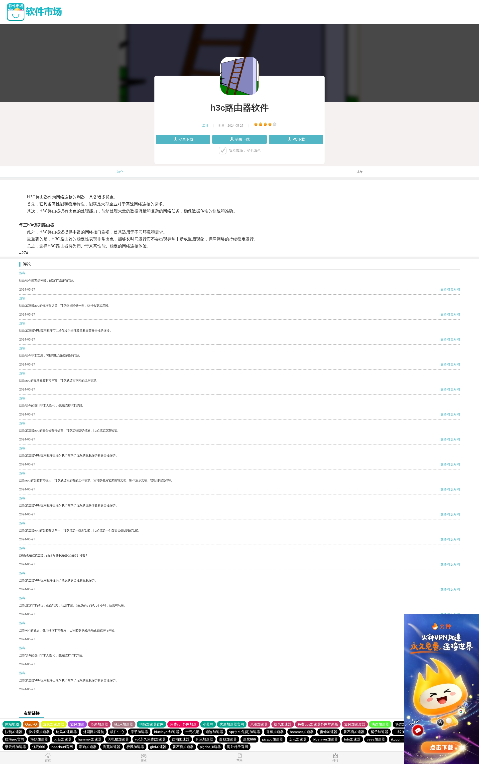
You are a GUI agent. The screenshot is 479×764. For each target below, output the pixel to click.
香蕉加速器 (275, 732)
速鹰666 (249, 739)
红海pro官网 (14, 739)
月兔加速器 (204, 739)
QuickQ (31, 724)
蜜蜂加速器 (328, 732)
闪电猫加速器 (118, 739)
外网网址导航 (93, 732)
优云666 (38, 747)
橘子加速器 (379, 732)
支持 (444, 289)
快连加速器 (380, 724)
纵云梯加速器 (15, 747)
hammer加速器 (302, 732)
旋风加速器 (282, 724)
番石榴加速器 (354, 732)
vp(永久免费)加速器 (244, 732)
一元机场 (192, 732)
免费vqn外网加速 (183, 724)
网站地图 (12, 724)
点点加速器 (298, 739)
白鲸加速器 (403, 732)
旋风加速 (77, 724)
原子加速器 (139, 732)
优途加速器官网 (232, 724)
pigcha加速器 (210, 747)
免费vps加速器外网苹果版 (318, 724)
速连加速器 (214, 732)
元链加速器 (63, 739)
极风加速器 (135, 747)
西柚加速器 (180, 739)
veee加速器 (376, 739)
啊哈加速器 (88, 747)
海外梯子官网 (237, 747)
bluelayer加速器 (166, 732)
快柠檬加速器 (39, 732)
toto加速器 (352, 739)
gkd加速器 (158, 747)
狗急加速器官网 (151, 724)
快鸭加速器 (13, 732)
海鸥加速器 (39, 739)
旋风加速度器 (53, 724)
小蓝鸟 (208, 724)
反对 (454, 289)
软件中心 (117, 732)
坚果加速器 (99, 724)
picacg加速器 (272, 739)
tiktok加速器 (123, 724)
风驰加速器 (259, 724)
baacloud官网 (62, 747)
